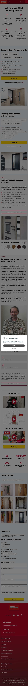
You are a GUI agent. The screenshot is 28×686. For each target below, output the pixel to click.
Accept (14, 345)
